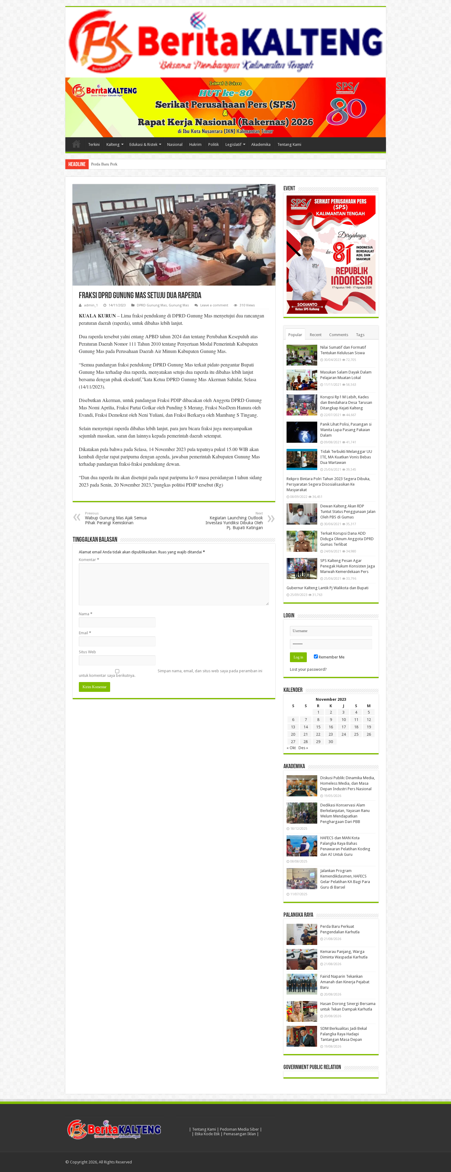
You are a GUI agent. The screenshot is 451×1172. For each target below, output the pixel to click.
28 (305, 741)
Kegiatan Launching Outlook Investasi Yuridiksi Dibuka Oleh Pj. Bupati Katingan (234, 520)
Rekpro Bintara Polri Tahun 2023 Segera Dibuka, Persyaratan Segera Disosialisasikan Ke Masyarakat (328, 484)
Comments (338, 334)
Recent (316, 334)
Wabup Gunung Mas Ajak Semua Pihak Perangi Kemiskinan (116, 518)
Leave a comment (214, 305)
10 (343, 719)
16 (331, 727)
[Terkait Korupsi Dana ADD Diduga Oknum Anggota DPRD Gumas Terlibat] (302, 541)
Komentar (89, 559)
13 (293, 727)
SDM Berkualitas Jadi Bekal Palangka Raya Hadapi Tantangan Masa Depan (343, 1034)
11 (356, 719)
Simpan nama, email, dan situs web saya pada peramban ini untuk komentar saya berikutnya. (170, 673)
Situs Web (87, 652)
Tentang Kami (289, 144)
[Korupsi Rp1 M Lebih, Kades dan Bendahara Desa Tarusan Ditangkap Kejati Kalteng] (302, 404)
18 (356, 727)
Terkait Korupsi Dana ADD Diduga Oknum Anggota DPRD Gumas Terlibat (347, 539)
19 (369, 727)
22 (318, 734)
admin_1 (91, 305)
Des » (303, 747)
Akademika (261, 144)
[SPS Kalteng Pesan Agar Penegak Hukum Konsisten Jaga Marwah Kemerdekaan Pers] (302, 568)
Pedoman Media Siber (239, 1129)
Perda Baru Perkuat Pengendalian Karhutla (126, 164)
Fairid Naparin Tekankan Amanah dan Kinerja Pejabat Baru (344, 982)
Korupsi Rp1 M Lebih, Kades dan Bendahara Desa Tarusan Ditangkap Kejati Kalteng (346, 402)
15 (318, 727)
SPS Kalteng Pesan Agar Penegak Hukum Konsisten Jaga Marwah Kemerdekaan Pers (347, 566)
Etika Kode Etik (207, 1134)
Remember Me (331, 657)
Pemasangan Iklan (240, 1134)
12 (369, 719)
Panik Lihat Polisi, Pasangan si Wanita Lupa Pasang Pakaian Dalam (346, 430)
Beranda (76, 143)
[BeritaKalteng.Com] (225, 42)
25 (356, 734)
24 (343, 734)
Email (85, 633)
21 (305, 734)
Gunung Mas (179, 305)
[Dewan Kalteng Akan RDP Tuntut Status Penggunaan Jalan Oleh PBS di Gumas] (302, 513)
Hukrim (195, 144)
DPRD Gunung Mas (152, 305)
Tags (360, 334)
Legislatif (233, 144)
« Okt (291, 747)
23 (331, 734)
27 (293, 741)
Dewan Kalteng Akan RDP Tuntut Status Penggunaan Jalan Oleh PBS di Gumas (348, 511)
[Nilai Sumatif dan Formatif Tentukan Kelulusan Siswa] (302, 355)
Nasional (175, 144)
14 (305, 727)
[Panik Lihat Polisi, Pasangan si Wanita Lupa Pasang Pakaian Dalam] (302, 432)
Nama (85, 614)
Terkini (94, 144)
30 (331, 741)
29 (318, 741)
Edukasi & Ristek (143, 144)
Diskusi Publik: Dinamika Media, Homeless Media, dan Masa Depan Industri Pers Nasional (347, 783)
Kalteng (113, 144)
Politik (213, 144)
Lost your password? (308, 669)
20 (293, 734)
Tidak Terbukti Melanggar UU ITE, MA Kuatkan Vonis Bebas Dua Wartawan (346, 457)
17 (343, 727)
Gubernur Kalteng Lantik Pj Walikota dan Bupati (327, 588)
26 (369, 734)
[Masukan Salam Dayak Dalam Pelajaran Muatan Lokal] (302, 380)
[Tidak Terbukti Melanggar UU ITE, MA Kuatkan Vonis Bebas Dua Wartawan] (302, 459)
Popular (295, 334)
